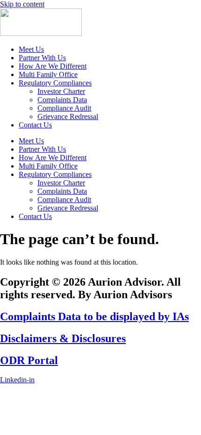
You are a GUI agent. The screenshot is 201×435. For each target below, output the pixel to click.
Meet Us (31, 49)
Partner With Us (42, 58)
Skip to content (22, 4)
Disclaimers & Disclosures (63, 338)
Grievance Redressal (67, 116)
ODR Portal (29, 360)
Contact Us (35, 125)
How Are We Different (52, 66)
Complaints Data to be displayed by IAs (94, 316)
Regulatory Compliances (55, 83)
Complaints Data (62, 100)
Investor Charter (61, 91)
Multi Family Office (48, 74)
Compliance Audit (64, 108)
